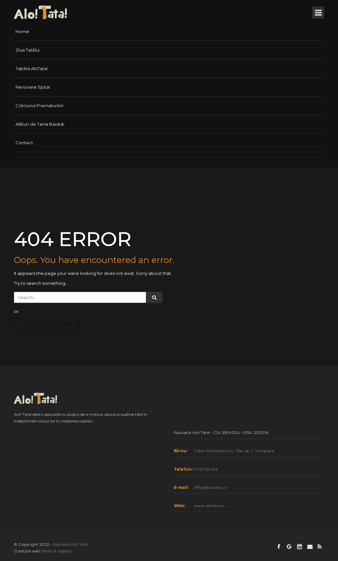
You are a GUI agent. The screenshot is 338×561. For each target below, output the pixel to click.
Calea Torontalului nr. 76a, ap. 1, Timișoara (234, 450)
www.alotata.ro (209, 505)
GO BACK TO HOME (46, 324)
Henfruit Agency (56, 550)
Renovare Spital (33, 87)
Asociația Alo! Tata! (71, 544)
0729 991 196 (206, 469)
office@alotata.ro (210, 487)
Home (22, 31)
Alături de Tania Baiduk (40, 124)
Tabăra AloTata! (32, 68)
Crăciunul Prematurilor (40, 105)
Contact (24, 142)
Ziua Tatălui (28, 50)
